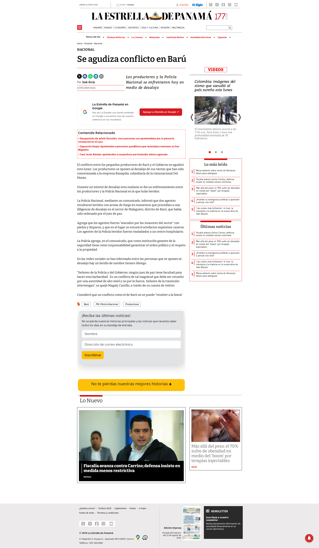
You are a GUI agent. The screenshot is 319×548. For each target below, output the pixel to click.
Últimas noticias (215, 226)
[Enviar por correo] (101, 76)
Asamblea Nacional (200, 37)
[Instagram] (229, 4)
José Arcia (88, 82)
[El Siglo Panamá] (197, 4)
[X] (217, 4)
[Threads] (211, 4)
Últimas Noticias (116, 37)
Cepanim (222, 37)
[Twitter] (79, 76)
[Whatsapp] (90, 76)
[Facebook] (223, 4)
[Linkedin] (96, 76)
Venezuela (154, 37)
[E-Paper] (182, 4)
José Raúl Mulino (175, 37)
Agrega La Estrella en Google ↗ (161, 112)
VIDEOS (215, 69)
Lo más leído (215, 164)
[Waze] (145, 537)
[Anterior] (192, 117)
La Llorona (137, 37)
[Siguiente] (239, 117)
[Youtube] (236, 4)
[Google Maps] (138, 537)
